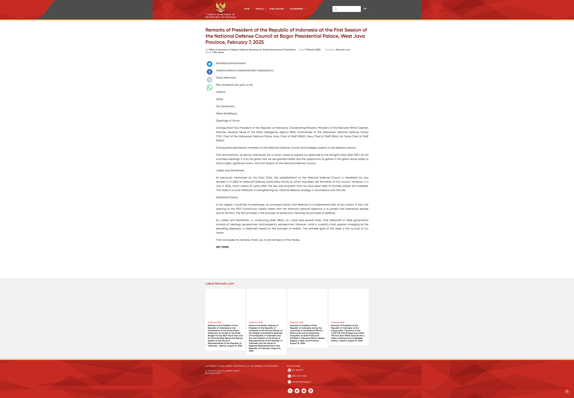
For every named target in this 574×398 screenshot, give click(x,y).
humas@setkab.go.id (301, 382)
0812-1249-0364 (299, 376)
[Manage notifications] (567, 391)
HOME (247, 9)
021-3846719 (297, 370)
